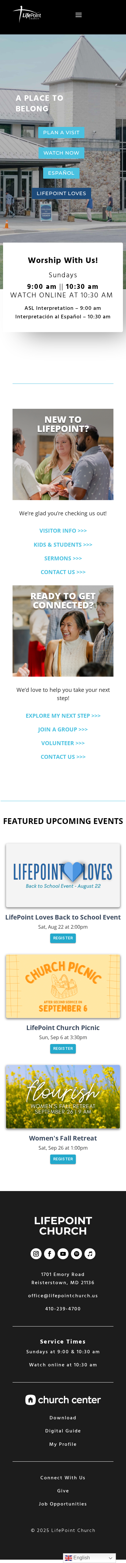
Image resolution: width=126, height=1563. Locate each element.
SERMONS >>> (63, 558)
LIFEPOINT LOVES (61, 193)
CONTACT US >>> (63, 572)
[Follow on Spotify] (76, 1253)
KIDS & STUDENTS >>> (63, 544)
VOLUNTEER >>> (63, 743)
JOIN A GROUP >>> (63, 729)
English (81, 1557)
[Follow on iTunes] (89, 1253)
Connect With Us (63, 1478)
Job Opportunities (63, 1504)
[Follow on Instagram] (36, 1253)
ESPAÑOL (61, 173)
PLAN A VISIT (61, 132)
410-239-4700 (63, 1309)
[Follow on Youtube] (63, 1253)
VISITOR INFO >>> (63, 530)
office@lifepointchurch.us (63, 1296)
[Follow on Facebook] (49, 1253)
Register (63, 938)
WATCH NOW (61, 153)
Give (63, 1491)
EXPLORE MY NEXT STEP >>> (63, 715)
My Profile (63, 1445)
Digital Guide (63, 1431)
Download (63, 1418)
